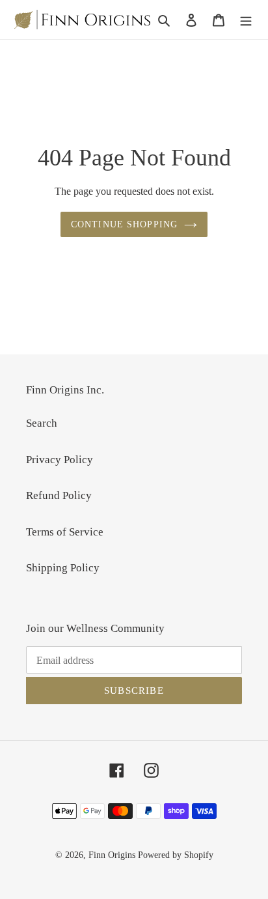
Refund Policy (59, 495)
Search (41, 423)
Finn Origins (111, 855)
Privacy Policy (59, 459)
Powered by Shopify (175, 855)
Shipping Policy (63, 568)
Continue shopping (124, 224)
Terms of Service (64, 532)
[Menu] (246, 20)
